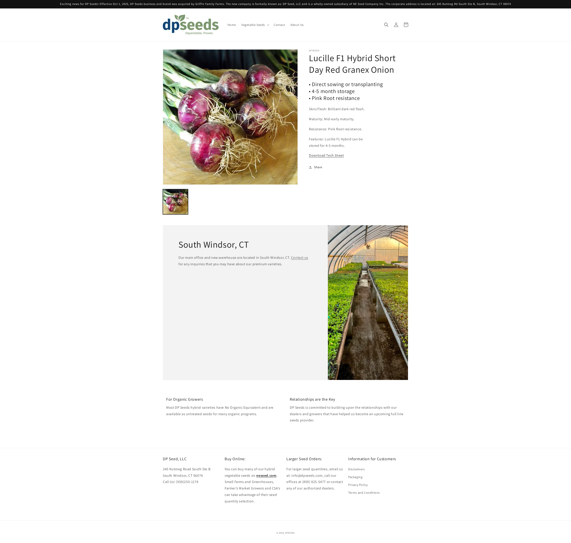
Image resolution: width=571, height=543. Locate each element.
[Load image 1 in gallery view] (175, 201)
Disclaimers (356, 469)
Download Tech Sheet (326, 155)
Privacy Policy (358, 485)
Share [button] (318, 167)
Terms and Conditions (364, 493)
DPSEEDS (290, 532)
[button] (255, 24)
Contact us (299, 257)
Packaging (355, 477)
